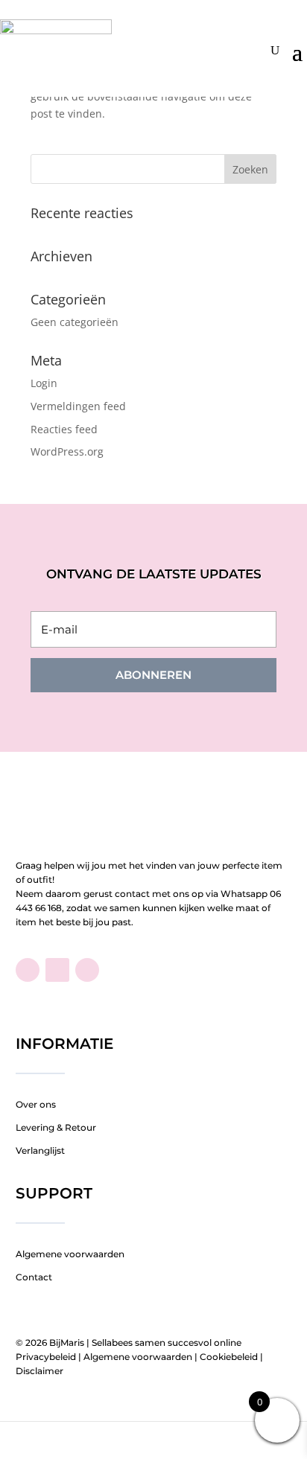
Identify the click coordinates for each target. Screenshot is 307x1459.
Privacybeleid (46, 1356)
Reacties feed (64, 429)
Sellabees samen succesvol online (166, 1342)
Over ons (36, 1104)
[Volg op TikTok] (57, 970)
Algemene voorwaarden (70, 1254)
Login (44, 383)
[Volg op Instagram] (87, 970)
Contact (34, 1277)
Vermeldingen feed (78, 406)
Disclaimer (39, 1370)
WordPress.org (67, 451)
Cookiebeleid (229, 1356)
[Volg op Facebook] (27, 970)
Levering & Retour (56, 1127)
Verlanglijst (40, 1150)
